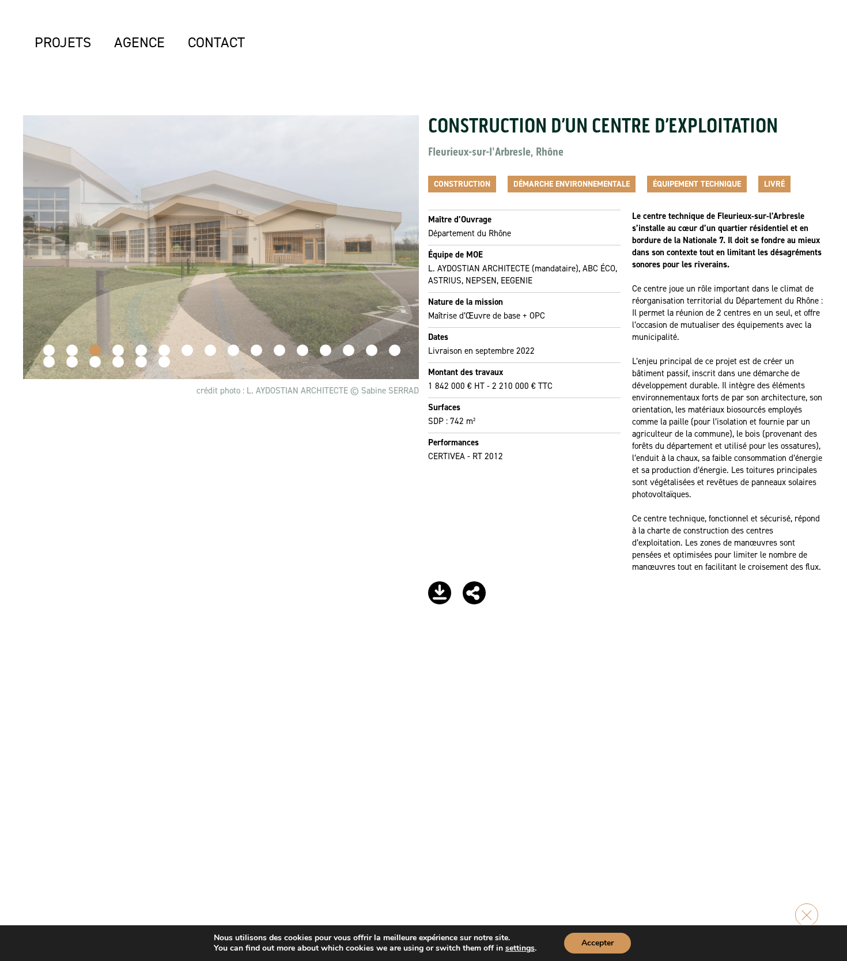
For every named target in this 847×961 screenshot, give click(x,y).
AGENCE (139, 42)
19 (95, 362)
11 (279, 350)
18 (72, 362)
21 (141, 362)
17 (49, 362)
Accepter (597, 942)
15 (371, 350)
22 (164, 362)
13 (325, 350)
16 (394, 350)
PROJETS (63, 42)
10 (256, 350)
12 (302, 350)
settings (520, 948)
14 (348, 350)
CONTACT (216, 42)
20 (118, 362)
